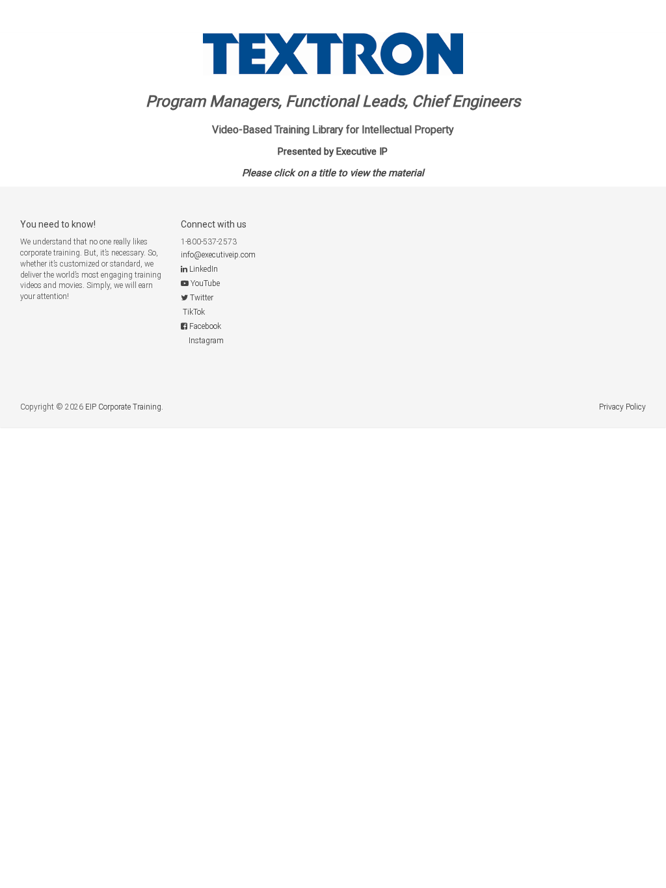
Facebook (205, 326)
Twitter (201, 297)
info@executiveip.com (218, 254)
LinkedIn (203, 269)
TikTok (194, 312)
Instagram (206, 340)
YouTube (205, 283)
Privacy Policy (622, 406)
